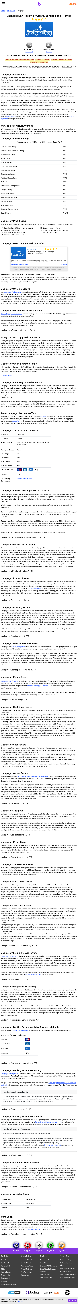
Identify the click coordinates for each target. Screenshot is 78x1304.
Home (3, 11)
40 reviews (49, 52)
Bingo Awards (5, 1278)
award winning (11, 116)
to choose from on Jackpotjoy (33, 776)
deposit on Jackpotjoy (20, 1030)
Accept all (72, 1300)
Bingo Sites (11, 11)
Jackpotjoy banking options (10, 1074)
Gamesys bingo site (18, 647)
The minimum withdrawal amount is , (48, 1122)
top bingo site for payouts (52, 1145)
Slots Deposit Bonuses (67, 1277)
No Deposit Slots (65, 1271)
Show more (64, 264)
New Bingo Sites (45, 1260)
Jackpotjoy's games (34, 588)
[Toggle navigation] (3, 4)
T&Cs (3, 1269)
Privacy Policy (6, 1275)
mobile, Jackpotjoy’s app (33, 974)
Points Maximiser (26, 1269)
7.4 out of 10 (29, 52)
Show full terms (6, 375)
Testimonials (25, 1275)
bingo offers (16, 421)
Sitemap (4, 1281)
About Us (4, 1260)
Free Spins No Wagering (68, 1274)
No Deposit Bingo (65, 1260)
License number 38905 (24, 479)
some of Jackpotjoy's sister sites (38, 686)
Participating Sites (27, 1266)
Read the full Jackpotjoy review (19, 264)
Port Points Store (26, 1272)
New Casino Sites (46, 1277)
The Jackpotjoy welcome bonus (11, 314)
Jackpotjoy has (9, 681)
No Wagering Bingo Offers (66, 1264)
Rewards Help (6, 1266)
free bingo (43, 416)
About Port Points (27, 1260)
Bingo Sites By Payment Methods (48, 1270)
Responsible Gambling (8, 1284)
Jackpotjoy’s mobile (9, 956)
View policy (21, 1301)
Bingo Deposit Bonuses (67, 1268)
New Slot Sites (45, 1274)
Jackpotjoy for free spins (12, 292)
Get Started (5, 1263)
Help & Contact (6, 1272)
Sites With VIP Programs (48, 1266)
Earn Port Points (26, 1263)
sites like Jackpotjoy (34, 1229)
